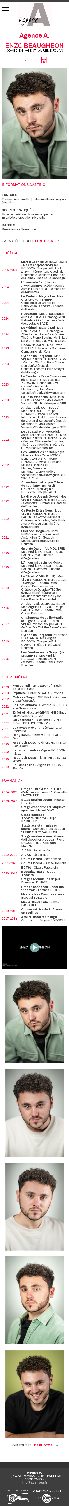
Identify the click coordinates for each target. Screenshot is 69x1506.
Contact (27, 60)
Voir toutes (32, 1445)
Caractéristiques (27, 241)
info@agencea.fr (34, 1482)
